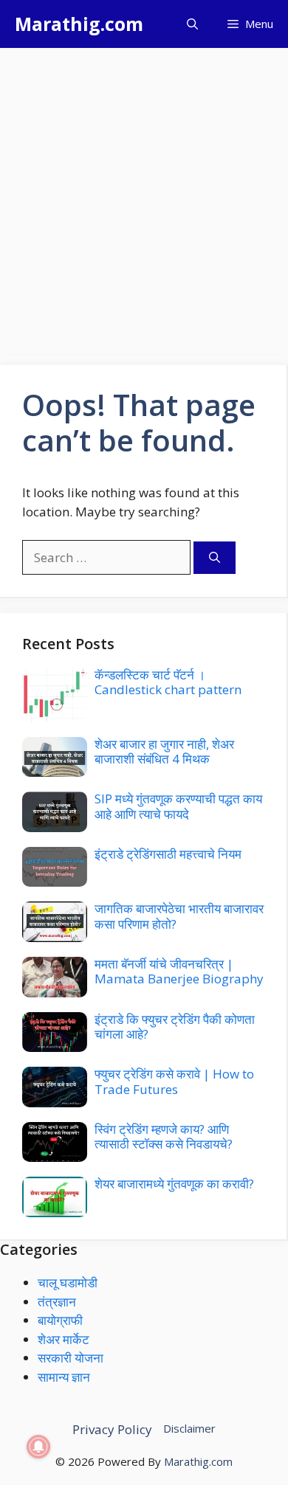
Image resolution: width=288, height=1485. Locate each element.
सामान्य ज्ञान (64, 1376)
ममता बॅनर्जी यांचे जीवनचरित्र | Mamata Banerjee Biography (179, 971)
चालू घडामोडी (67, 1282)
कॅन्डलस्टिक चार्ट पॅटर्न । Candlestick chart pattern (168, 682)
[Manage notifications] (38, 1446)
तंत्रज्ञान (57, 1301)
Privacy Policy (112, 1429)
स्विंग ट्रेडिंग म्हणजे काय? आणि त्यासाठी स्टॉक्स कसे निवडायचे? (164, 1136)
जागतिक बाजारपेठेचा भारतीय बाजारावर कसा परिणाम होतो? (179, 916)
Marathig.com (79, 23)
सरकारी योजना (70, 1357)
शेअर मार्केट (63, 1339)
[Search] (214, 558)
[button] (192, 24)
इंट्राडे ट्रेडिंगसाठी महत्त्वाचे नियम (168, 853)
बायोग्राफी (60, 1320)
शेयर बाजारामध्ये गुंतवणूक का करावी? (174, 1183)
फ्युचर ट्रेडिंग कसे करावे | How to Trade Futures (174, 1081)
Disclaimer (189, 1428)
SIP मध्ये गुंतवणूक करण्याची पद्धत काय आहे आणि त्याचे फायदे (178, 806)
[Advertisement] (144, 199)
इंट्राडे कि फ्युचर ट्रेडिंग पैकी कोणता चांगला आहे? (175, 1026)
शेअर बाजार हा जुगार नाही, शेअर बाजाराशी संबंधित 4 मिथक (164, 751)
